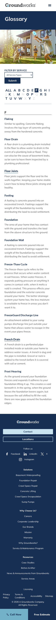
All (8, 90)
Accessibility (36, 596)
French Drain (12, 339)
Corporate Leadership (28, 521)
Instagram (29, 459)
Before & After (28, 568)
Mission (28, 532)
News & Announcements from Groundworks (28, 573)
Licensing (28, 589)
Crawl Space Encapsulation (28, 496)
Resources (28, 557)
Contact (27, 431)
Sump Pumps (28, 502)
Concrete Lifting (28, 491)
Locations (27, 439)
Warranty (28, 537)
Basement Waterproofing (28, 475)
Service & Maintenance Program (28, 548)
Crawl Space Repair (28, 486)
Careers (28, 516)
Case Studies (28, 562)
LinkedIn (33, 454)
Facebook (15, 454)
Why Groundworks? (28, 543)
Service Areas (28, 578)
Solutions (28, 469)
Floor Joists (11, 171)
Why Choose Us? (28, 510)
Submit (12, 80)
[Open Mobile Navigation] (50, 6)
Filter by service (15, 70)
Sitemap (49, 596)
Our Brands (28, 527)
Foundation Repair (28, 480)
